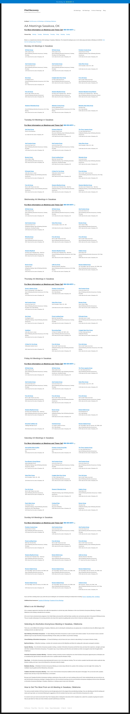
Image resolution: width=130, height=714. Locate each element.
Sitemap (47, 708)
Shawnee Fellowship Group (32, 105)
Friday (57, 34)
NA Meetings (86, 10)
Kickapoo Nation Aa (57, 129)
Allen (93, 596)
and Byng (97, 596)
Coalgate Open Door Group (59, 77)
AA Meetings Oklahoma (50, 21)
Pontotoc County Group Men (59, 447)
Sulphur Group (82, 250)
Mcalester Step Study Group (86, 105)
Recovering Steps (56, 330)
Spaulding (88, 596)
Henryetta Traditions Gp (31, 423)
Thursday (52, 34)
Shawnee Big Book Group (58, 91)
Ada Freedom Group (30, 63)
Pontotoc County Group (85, 50)
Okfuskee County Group (58, 105)
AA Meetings (77, 10)
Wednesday (46, 34)
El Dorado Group (29, 171)
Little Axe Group (56, 264)
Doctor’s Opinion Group (31, 288)
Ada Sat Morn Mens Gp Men (32, 447)
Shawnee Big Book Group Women (87, 91)
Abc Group (28, 77)
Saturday (63, 34)
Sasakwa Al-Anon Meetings (56, 600)
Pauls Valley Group (30, 503)
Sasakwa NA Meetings (43, 600)
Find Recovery (31, 10)
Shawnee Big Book (30, 250)
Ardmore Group (83, 582)
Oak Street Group (29, 129)
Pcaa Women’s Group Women (32, 461)
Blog (104, 10)
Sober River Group (83, 63)
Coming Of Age (56, 503)
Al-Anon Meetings (96, 10)
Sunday (68, 34)
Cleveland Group (56, 423)
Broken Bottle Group (84, 409)
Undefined (27, 330)
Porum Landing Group (57, 157)
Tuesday (40, 34)
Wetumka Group (83, 157)
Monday (34, 34)
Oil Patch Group (29, 50)
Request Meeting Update (55, 708)
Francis (84, 596)
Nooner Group (28, 264)
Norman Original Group (85, 264)
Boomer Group (29, 157)
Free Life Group (83, 77)
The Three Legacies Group (85, 129)
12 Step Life (63, 708)
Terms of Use (41, 708)
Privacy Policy (34, 708)
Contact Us (70, 708)
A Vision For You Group (58, 171)
